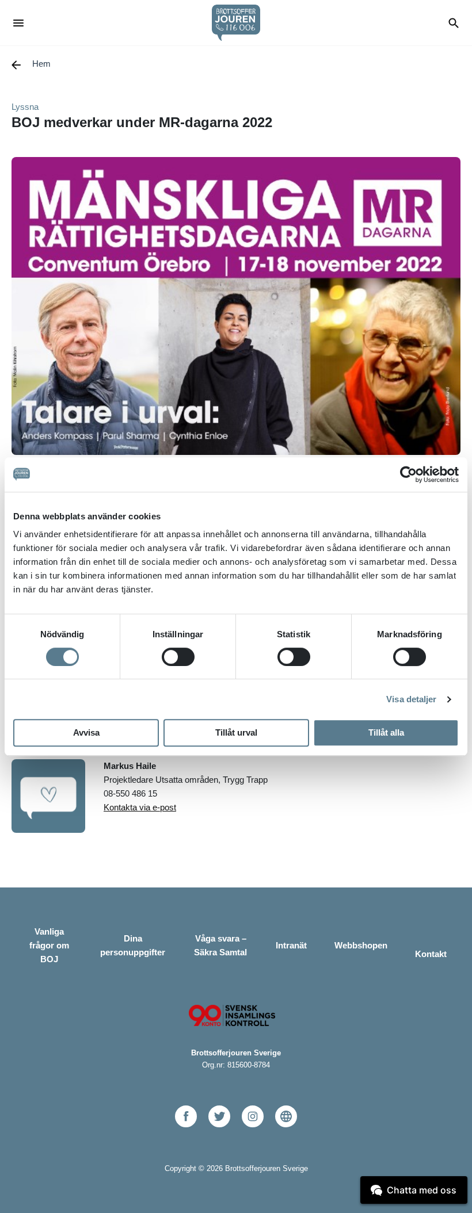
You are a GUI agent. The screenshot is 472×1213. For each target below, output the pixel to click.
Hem (41, 63)
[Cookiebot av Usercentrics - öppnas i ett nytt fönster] (408, 474)
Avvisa (86, 732)
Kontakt (431, 954)
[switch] (178, 657)
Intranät (291, 945)
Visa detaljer (411, 699)
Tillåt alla (386, 732)
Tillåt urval (236, 732)
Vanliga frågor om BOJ (49, 945)
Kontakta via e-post (140, 807)
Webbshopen (360, 945)
